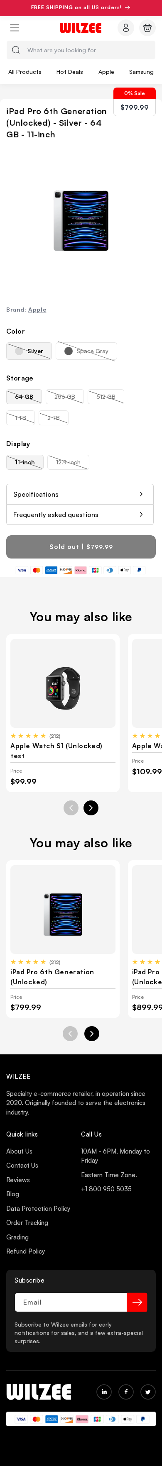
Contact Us (22, 1165)
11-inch (29, 464)
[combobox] (81, 50)
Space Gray (97, 353)
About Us (19, 1151)
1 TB (25, 419)
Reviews (18, 1180)
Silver (39, 353)
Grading (17, 1237)
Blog (12, 1194)
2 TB (58, 419)
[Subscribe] (137, 1302)
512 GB (110, 398)
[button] (14, 28)
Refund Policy (25, 1251)
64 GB (28, 398)
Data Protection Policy (38, 1208)
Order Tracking (27, 1223)
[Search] (16, 50)
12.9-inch (72, 464)
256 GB (69, 398)
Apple (37, 309)
